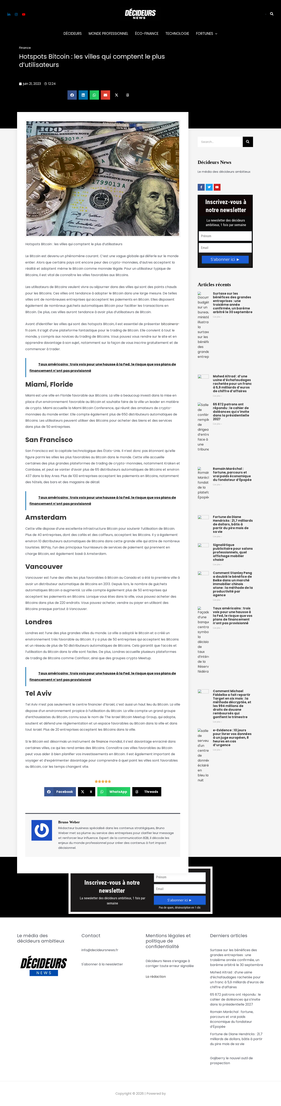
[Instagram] (16, 14)
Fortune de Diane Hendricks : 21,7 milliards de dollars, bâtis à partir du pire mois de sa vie (233, 524)
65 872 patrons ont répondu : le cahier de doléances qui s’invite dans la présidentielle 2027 (231, 411)
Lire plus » (217, 317)
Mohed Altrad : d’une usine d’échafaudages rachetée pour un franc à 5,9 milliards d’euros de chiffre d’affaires (232, 383)
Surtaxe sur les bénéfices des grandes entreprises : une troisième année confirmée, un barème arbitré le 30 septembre (232, 302)
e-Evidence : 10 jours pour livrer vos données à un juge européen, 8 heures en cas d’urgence (232, 737)
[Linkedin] (8, 14)
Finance (25, 48)
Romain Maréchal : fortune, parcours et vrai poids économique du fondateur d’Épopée (232, 474)
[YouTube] (23, 14)
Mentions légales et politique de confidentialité (168, 941)
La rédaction (156, 976)
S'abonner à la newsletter (102, 964)
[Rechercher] (248, 142)
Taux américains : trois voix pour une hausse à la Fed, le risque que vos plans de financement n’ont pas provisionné (232, 615)
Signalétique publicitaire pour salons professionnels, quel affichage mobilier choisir (233, 552)
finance (102, 741)
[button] (272, 14)
